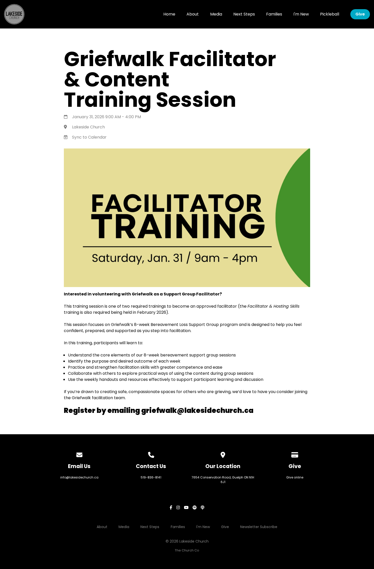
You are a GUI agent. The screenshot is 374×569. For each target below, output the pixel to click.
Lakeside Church (88, 127)
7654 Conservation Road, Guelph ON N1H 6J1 (223, 479)
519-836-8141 (151, 477)
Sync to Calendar (89, 137)
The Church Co (187, 550)
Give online (294, 477)
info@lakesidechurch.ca (79, 477)
